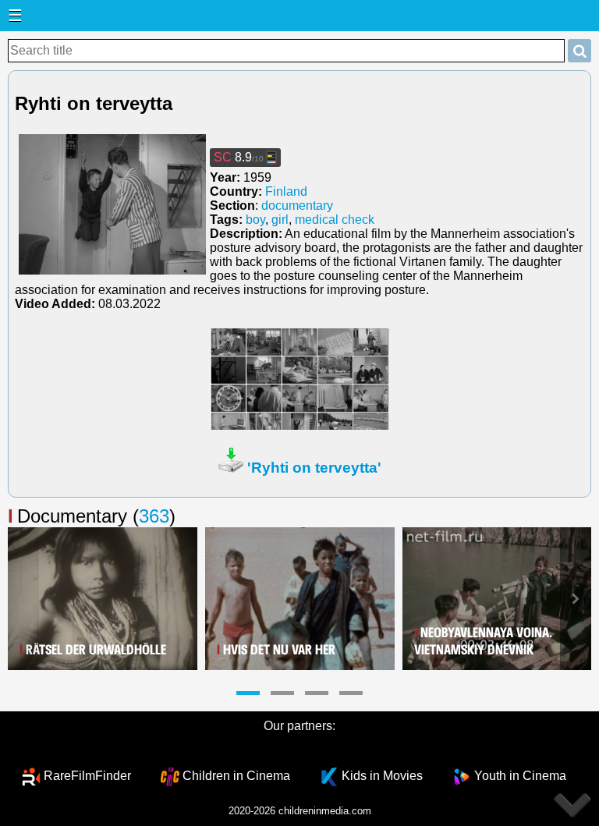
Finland (286, 191)
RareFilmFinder (87, 775)
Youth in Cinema (520, 775)
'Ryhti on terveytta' (314, 467)
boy (255, 219)
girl (280, 219)
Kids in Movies (382, 775)
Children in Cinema (236, 775)
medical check (334, 219)
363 (154, 515)
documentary (297, 205)
